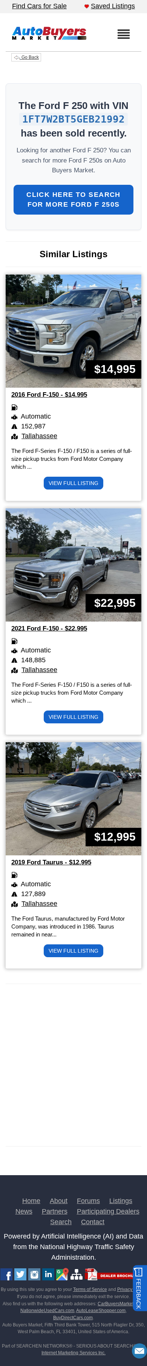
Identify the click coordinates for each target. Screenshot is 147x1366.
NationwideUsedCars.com (47, 1310)
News (23, 1211)
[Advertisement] (73, 1065)
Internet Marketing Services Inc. (73, 1352)
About (58, 1201)
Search (61, 1222)
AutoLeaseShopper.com (101, 1310)
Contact (92, 1222)
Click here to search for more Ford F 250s (73, 199)
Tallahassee (39, 436)
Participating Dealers (108, 1211)
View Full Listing (73, 483)
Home (31, 1201)
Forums (88, 1201)
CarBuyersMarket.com (120, 1303)
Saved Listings (113, 6)
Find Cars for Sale (39, 6)
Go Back (29, 57)
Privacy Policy (131, 1289)
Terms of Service (90, 1289)
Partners (54, 1211)
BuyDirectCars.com (73, 1317)
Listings (120, 1201)
